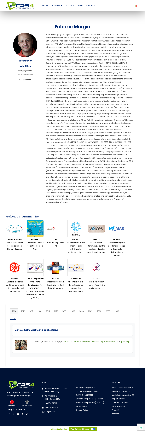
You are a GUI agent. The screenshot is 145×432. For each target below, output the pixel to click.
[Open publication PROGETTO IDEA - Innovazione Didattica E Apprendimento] (21, 349)
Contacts (90, 5)
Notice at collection (58, 429)
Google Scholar (25, 79)
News (80, 5)
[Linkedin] (22, 414)
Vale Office (25, 66)
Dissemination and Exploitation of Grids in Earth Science (55, 285)
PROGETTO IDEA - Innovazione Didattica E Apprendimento (89, 341)
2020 (14, 311)
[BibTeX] (125, 341)
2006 (99, 311)
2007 (90, 311)
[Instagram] (13, 414)
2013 (56, 311)
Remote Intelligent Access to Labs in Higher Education (14, 245)
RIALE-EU (35, 239)
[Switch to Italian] (135, 5)
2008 (81, 311)
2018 (23, 311)
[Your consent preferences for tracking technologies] (141, 428)
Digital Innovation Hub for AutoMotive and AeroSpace (96, 285)
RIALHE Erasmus (15, 239)
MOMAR (116, 239)
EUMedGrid (76, 278)
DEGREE (55, 278)
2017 (31, 311)
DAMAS (96, 278)
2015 (48, 311)
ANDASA (76, 239)
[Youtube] (18, 414)
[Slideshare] (27, 414)
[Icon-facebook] (9, 414)
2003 (108, 311)
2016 (39, 311)
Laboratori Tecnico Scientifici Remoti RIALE (35, 245)
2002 (117, 311)
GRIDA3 (14, 278)
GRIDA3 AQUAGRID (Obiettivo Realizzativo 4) (35, 281)
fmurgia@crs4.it (25, 70)
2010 (64, 311)
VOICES (96, 239)
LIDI (55, 239)
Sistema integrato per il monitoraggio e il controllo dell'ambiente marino (116, 249)
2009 (73, 311)
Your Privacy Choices (79, 429)
